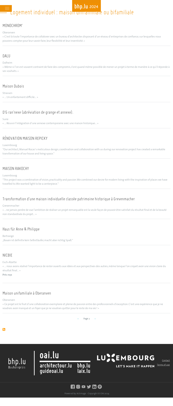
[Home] (86, 7)
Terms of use (163, 365)
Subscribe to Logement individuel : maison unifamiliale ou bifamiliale (4, 329)
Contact (166, 360)
